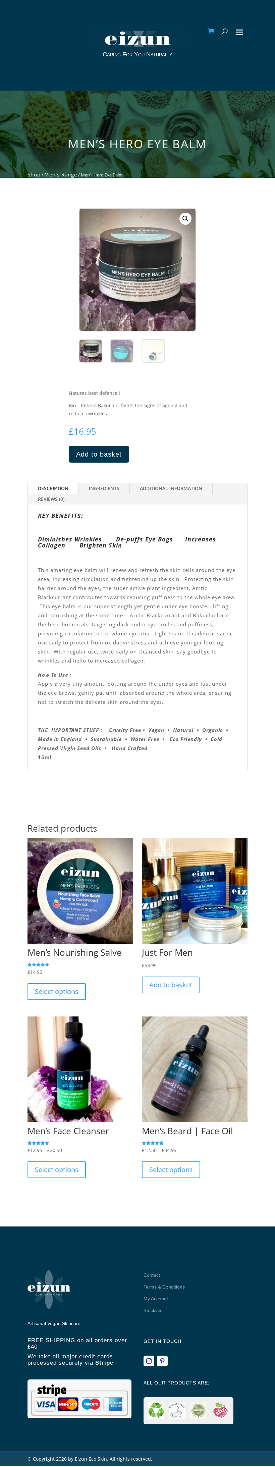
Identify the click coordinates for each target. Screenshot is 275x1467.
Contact (152, 1275)
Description (53, 488)
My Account (156, 1298)
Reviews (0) (51, 499)
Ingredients (104, 488)
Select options (56, 991)
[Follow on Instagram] (149, 1361)
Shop (34, 174)
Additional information (171, 488)
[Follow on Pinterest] (162, 1361)
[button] (185, 219)
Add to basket (99, 454)
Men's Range (60, 174)
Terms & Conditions (164, 1287)
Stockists (153, 1310)
